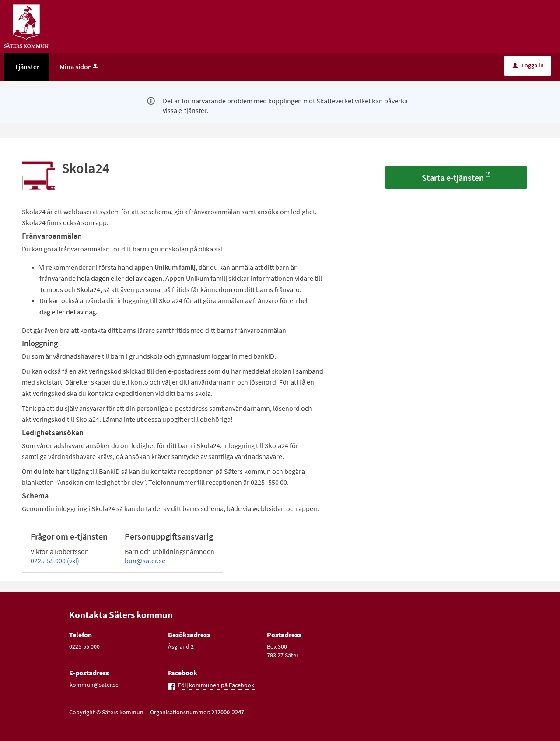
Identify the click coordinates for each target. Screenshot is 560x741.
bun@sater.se (145, 560)
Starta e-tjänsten (453, 177)
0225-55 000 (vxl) (55, 560)
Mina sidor (75, 66)
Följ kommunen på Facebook (216, 685)
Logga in (528, 65)
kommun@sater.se (94, 684)
